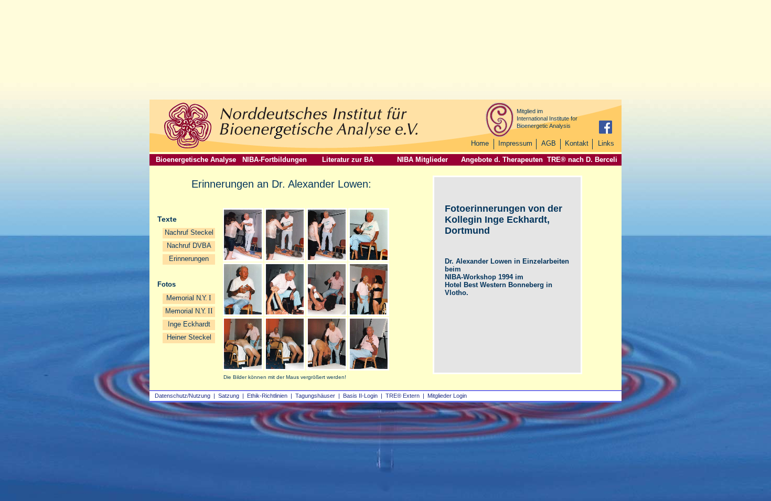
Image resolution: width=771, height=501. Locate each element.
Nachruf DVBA (189, 245)
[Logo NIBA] (188, 147)
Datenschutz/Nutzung (182, 396)
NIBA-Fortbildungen (274, 160)
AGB (548, 143)
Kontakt (576, 143)
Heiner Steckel (189, 337)
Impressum (515, 143)
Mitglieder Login (447, 396)
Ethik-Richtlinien (267, 396)
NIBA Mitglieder (422, 160)
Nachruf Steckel (189, 232)
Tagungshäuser (315, 396)
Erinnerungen (189, 259)
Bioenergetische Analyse (196, 160)
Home (480, 143)
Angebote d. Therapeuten (502, 160)
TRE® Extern (402, 396)
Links (606, 143)
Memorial (188, 298)
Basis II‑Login (360, 396)
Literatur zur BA (347, 160)
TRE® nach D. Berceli (582, 160)
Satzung (228, 396)
